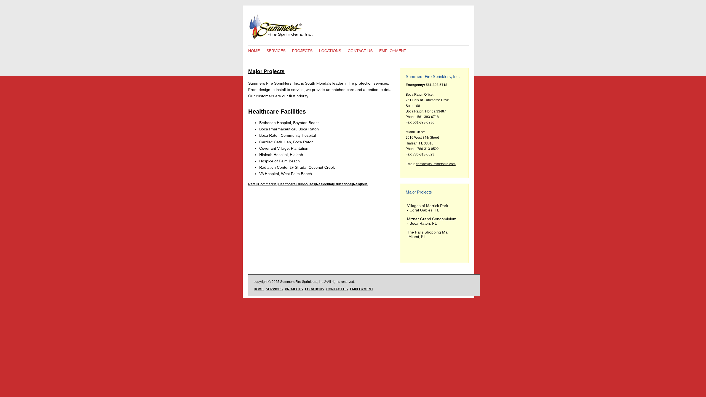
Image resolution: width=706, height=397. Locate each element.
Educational (343, 184)
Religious (360, 184)
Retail (252, 184)
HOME (254, 51)
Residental (324, 184)
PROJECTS (302, 51)
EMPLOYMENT (392, 51)
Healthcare (287, 184)
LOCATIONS (330, 51)
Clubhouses (305, 184)
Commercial (267, 184)
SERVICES (275, 51)
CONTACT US (360, 51)
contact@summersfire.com (436, 164)
